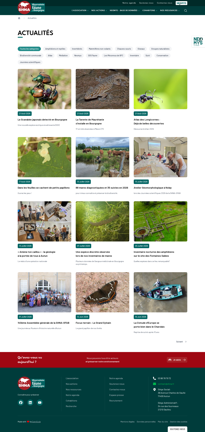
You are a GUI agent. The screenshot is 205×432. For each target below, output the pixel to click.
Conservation (162, 55)
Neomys (77, 55)
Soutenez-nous (146, 3)
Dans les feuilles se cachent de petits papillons (44, 187)
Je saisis (177, 360)
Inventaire (134, 55)
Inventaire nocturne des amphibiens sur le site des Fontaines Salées (154, 253)
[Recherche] (186, 11)
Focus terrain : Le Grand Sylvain (93, 322)
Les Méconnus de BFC (113, 55)
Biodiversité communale (30, 55)
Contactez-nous (165, 3)
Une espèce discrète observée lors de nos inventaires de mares (94, 253)
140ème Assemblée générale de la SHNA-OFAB (43, 322)
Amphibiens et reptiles (55, 49)
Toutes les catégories (29, 49)
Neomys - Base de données (124, 10)
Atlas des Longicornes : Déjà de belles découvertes (149, 121)
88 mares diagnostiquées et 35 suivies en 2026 (102, 187)
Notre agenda (129, 3)
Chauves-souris (124, 49)
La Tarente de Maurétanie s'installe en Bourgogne (90, 121)
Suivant (179, 341)
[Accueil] (19, 18)
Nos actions (98, 10)
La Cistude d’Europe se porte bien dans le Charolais (149, 324)
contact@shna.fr (166, 383)
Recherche (71, 406)
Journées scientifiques (30, 62)
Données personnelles (146, 421)
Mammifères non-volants (99, 49)
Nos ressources (169, 10)
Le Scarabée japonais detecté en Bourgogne (42, 119)
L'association (79, 10)
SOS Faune (92, 55)
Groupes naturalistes (160, 49)
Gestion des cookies (178, 421)
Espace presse (116, 395)
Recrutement (115, 400)
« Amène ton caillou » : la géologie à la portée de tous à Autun (36, 253)
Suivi (148, 55)
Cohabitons (149, 10)
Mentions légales (127, 421)
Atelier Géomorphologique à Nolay (153, 187)
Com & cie (36, 421)
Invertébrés (77, 49)
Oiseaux (141, 49)
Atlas (50, 55)
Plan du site (163, 421)
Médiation (63, 55)
